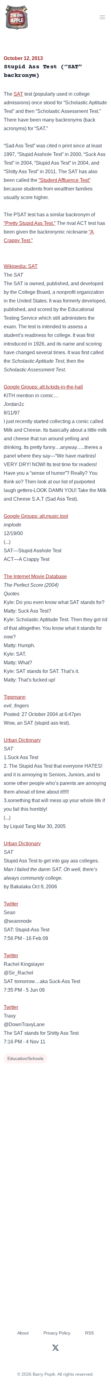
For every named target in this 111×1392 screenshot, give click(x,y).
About (23, 1332)
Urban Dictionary (22, 740)
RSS (89, 1332)
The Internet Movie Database (35, 576)
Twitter (11, 903)
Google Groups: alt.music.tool (36, 516)
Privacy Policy (56, 1332)
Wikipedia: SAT (21, 266)
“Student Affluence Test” (64, 180)
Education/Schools (25, 1058)
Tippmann (15, 697)
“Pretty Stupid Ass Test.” (30, 223)
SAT (18, 94)
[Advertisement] (55, 1123)
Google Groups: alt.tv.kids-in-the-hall (43, 387)
